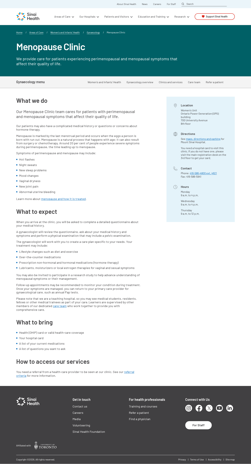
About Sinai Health (126, 4)
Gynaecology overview (140, 82)
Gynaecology (93, 32)
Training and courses (143, 406)
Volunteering (81, 425)
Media (77, 419)
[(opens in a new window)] (45, 445)
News (145, 4)
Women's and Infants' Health (65, 32)
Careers (157, 4)
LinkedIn (229, 408)
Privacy (182, 459)
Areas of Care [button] (62, 16)
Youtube (219, 408)
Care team (194, 82)
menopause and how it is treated (63, 199)
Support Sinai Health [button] (217, 16)
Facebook (199, 408)
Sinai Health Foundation (89, 431)
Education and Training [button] (151, 16)
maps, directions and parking (203, 138)
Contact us (80, 406)
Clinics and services (171, 82)
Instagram (188, 408)
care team (60, 306)
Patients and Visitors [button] (116, 16)
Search (190, 4)
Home (19, 32)
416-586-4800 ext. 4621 (203, 173)
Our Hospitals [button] (87, 16)
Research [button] (180, 16)
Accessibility (214, 459)
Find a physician (139, 419)
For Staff (171, 4)
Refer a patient (215, 82)
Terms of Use (197, 459)
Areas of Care (36, 32)
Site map (230, 459)
